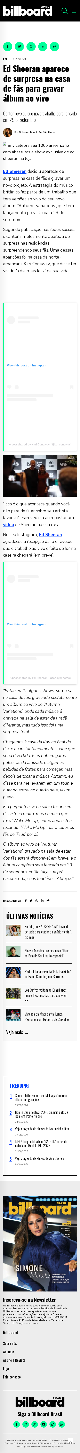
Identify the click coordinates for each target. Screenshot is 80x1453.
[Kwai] (61, 1424)
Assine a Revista (14, 1360)
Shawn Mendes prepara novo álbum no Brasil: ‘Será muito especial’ (47, 953)
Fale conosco (12, 1377)
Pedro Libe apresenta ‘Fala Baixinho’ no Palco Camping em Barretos (48, 973)
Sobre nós (10, 1343)
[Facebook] (16, 1424)
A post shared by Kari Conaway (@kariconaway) (40, 444)
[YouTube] (43, 1424)
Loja (6, 1368)
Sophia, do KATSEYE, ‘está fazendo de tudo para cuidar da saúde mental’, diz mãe (48, 931)
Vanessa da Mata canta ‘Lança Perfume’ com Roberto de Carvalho (47, 1016)
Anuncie (8, 1351)
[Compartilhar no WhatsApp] (31, 46)
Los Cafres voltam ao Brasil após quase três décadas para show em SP (46, 995)
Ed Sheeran (50, 535)
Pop (5, 59)
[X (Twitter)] (34, 1424)
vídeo (8, 525)
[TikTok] (52, 1424)
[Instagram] (25, 1424)
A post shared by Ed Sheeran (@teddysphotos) (40, 677)
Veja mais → (17, 1032)
